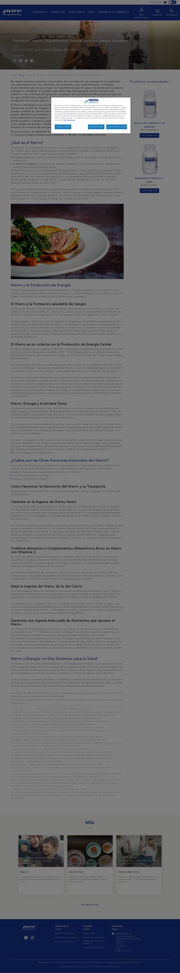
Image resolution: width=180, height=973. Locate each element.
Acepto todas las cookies (117, 127)
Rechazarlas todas (96, 127)
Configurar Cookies (63, 127)
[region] (91, 115)
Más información (69, 120)
